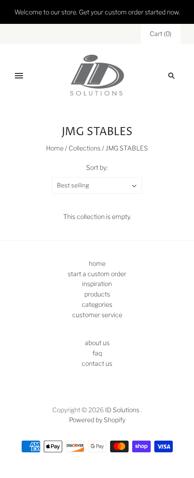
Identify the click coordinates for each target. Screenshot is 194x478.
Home (55, 148)
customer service (97, 315)
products (97, 294)
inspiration (97, 283)
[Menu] (19, 76)
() (160, 33)
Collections (85, 148)
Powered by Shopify (97, 419)
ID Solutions (122, 410)
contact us (97, 363)
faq (97, 353)
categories (97, 304)
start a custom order (97, 274)
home (97, 263)
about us (97, 342)
